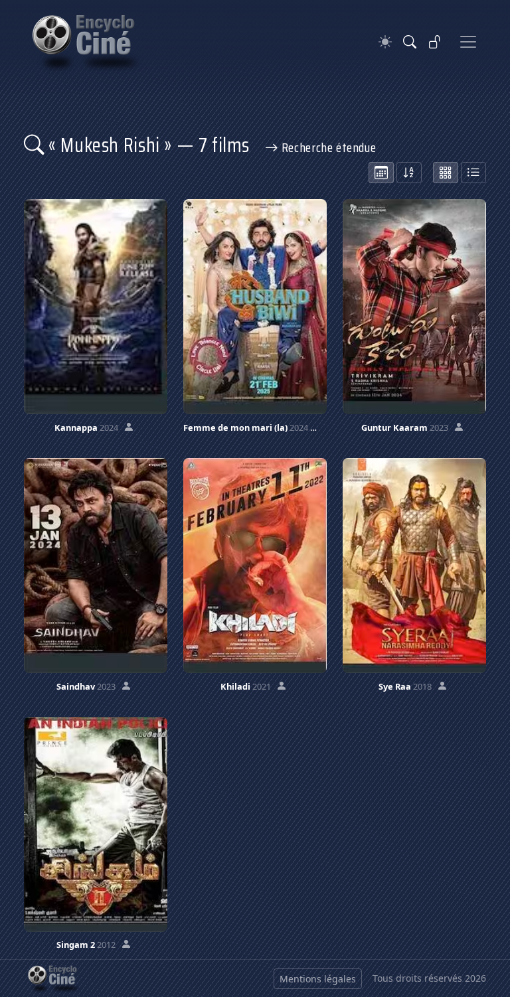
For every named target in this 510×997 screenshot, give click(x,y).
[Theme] (385, 42)
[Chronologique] (381, 172)
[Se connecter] (435, 42)
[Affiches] (445, 172)
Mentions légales (318, 978)
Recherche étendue (327, 147)
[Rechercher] (410, 42)
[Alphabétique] (409, 172)
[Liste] (473, 172)
